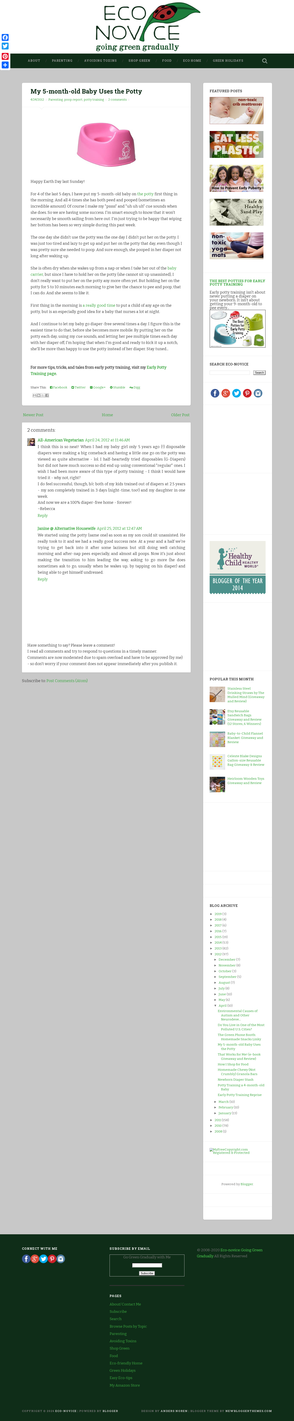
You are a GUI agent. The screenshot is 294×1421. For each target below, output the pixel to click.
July (222, 988)
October (225, 971)
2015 (218, 937)
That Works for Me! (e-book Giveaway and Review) (239, 1057)
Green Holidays (228, 61)
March (224, 1102)
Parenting (62, 61)
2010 (218, 1126)
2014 (218, 943)
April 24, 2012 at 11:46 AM (107, 440)
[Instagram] (258, 396)
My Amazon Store (125, 1385)
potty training (94, 100)
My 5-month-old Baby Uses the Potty (86, 91)
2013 (218, 948)
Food (167, 61)
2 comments (117, 100)
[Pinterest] (247, 396)
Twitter (80, 387)
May (222, 1000)
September (228, 977)
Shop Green (139, 61)
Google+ (99, 387)
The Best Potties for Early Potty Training (237, 283)
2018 (218, 920)
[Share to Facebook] (47, 395)
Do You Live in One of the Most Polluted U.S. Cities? (241, 1027)
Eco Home (192, 61)
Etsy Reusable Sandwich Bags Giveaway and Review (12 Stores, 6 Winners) (244, 717)
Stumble (119, 387)
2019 (218, 914)
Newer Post (33, 415)
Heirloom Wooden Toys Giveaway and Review (245, 781)
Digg (136, 387)
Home (107, 415)
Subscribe (118, 1311)
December (227, 960)
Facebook (60, 387)
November (227, 965)
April (223, 1006)
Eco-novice (66, 1411)
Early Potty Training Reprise (240, 1095)
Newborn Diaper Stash (236, 1080)
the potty (145, 194)
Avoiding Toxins (100, 61)
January (225, 1113)
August (225, 983)
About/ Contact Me (125, 1304)
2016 (218, 931)
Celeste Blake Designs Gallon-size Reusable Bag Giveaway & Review (245, 760)
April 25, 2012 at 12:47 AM (119, 528)
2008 (219, 1131)
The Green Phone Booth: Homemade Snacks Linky (239, 1037)
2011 (218, 1120)
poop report (73, 100)
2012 (218, 954)
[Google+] (225, 396)
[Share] (5, 65)
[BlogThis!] (39, 395)
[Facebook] (215, 396)
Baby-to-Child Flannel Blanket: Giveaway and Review (245, 738)
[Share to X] (43, 395)
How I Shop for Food (233, 1064)
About (34, 61)
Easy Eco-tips (121, 1378)
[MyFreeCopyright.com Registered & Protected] (237, 1153)
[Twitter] (236, 396)
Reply (43, 515)
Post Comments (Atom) (67, 680)
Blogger (247, 1184)
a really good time (99, 305)
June (223, 994)
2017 (218, 925)
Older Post (180, 415)
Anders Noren (174, 1411)
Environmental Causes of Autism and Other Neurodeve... (237, 1015)
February (226, 1107)
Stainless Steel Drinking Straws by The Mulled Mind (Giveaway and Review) (246, 695)
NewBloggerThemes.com (248, 1411)
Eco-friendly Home (126, 1363)
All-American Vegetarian (61, 440)
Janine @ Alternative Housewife (67, 528)
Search (116, 1319)
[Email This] (34, 395)
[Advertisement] (236, 438)
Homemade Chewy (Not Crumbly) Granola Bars (237, 1072)
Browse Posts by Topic (128, 1326)
